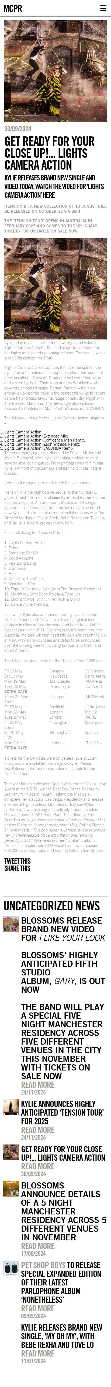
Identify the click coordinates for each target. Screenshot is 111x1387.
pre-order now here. (57, 523)
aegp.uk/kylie (65, 763)
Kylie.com (20, 768)
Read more (37, 1084)
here (41, 482)
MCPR (13, 7)
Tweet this (17, 861)
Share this (17, 868)
